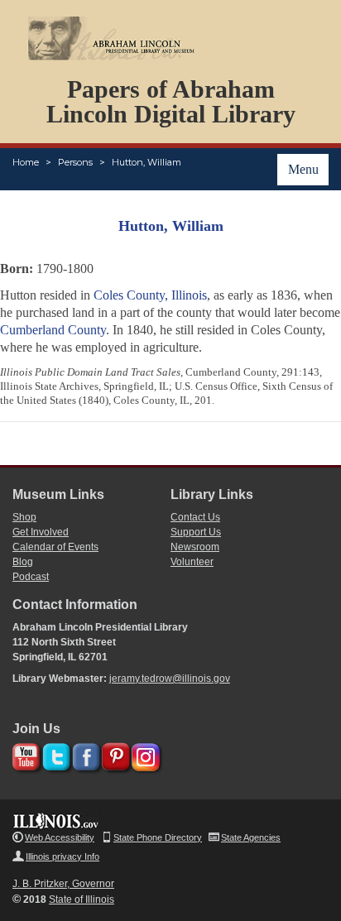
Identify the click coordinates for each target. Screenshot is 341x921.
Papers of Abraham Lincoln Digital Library (170, 101)
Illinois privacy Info (62, 856)
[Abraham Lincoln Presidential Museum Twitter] (54, 754)
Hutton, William (146, 162)
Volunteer (192, 562)
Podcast (30, 577)
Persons (75, 162)
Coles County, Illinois (150, 295)
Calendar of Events (55, 547)
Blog (22, 562)
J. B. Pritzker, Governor (63, 884)
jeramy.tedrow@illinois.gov (169, 678)
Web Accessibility (59, 837)
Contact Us (195, 517)
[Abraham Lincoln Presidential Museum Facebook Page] (84, 754)
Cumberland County (53, 330)
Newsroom (194, 547)
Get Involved (40, 532)
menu (303, 169)
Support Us (195, 532)
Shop (24, 517)
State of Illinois (81, 899)
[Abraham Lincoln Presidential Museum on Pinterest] (114, 754)
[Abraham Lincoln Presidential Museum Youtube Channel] (24, 754)
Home (25, 162)
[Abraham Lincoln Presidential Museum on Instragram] (144, 754)
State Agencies (251, 837)
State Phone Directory (157, 837)
